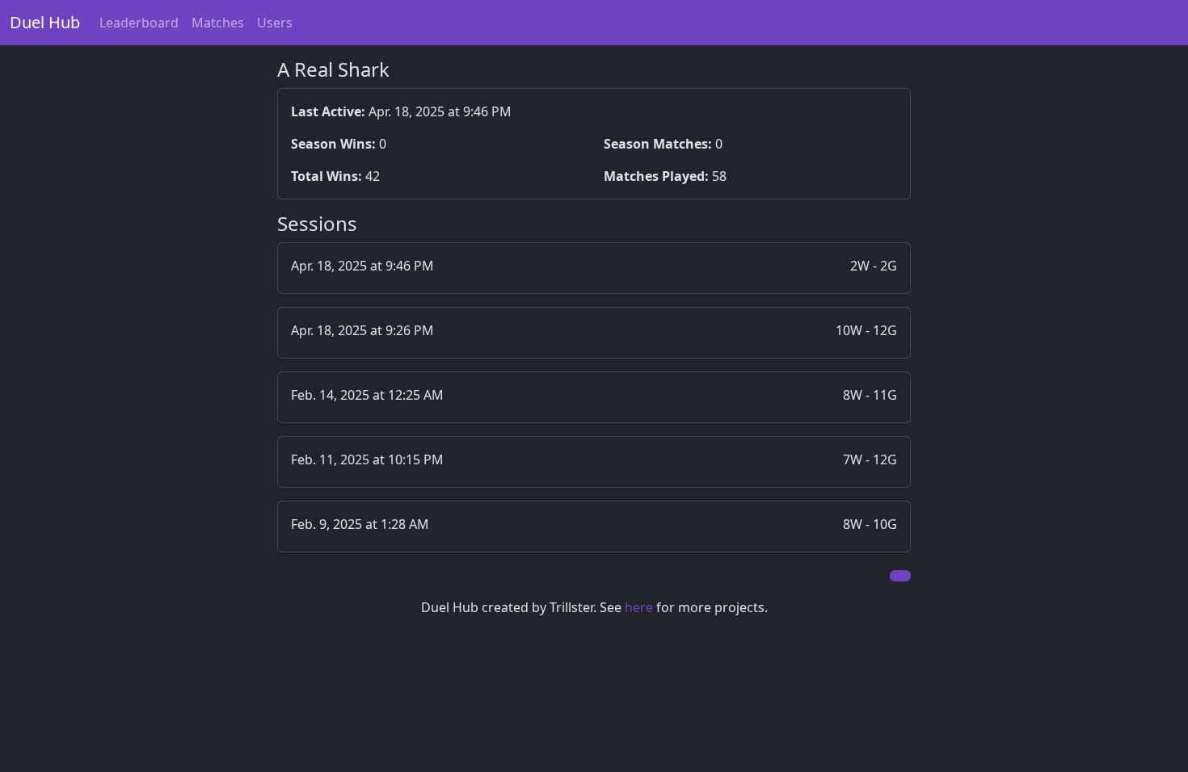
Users (275, 22)
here (639, 607)
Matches (218, 22)
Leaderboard (139, 22)
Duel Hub (45, 22)
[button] (594, 268)
